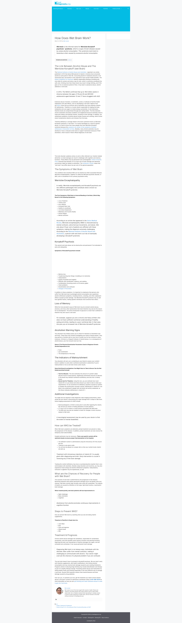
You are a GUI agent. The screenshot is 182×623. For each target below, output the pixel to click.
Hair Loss (78, 8)
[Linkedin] (56, 599)
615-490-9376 (95, 579)
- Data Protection (77, 617)
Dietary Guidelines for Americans (64, 79)
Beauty (87, 8)
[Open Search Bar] (128, 9)
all (56, 604)
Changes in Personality (64, 288)
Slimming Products (58, 8)
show (70, 59)
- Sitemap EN (90, 617)
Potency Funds (116, 8)
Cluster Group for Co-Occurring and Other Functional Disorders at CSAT (73, 607)
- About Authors (105, 617)
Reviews (69, 8)
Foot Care (96, 8)
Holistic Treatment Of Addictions (64, 605)
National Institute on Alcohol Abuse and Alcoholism (72, 72)
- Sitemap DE (97, 617)
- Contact (84, 617)
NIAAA (59, 105)
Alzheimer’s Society (88, 163)
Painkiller (105, 8)
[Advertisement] (91, 21)
